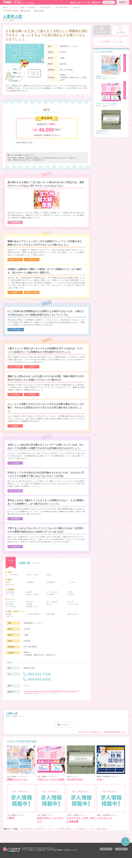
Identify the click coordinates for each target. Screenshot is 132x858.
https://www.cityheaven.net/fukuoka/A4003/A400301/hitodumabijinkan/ (49, 691)
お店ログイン (106, 849)
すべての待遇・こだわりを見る (111, 42)
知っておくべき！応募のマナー (90, 732)
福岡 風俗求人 (32, 7)
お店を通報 (39, 10)
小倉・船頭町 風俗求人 (62, 7)
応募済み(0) (96, 2)
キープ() (86, 2)
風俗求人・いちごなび (10, 7)
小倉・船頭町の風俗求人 (63, 829)
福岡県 (122, 2)
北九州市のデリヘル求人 (44, 829)
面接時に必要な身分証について (115, 732)
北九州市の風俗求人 (26, 829)
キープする (64, 725)
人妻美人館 (12, 16)
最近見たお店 (76, 2)
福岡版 (22, 7)
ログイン (108, 2)
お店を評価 (26, 10)
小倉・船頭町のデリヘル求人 (84, 829)
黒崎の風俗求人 (102, 829)
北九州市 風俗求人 (46, 7)
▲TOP (125, 841)
